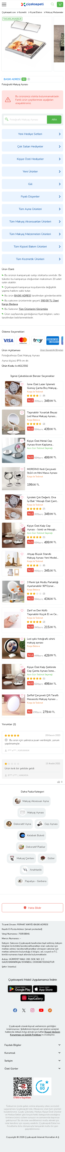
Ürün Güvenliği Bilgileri (51, 350)
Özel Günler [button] (11, 1068)
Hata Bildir (34, 908)
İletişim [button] (9, 1060)
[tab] (32, 1045)
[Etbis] (23, 1088)
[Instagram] (32, 1010)
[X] (23, 1010)
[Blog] (49, 1010)
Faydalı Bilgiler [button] (13, 1045)
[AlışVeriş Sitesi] (60, 4)
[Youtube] (41, 1010)
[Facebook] (15, 1010)
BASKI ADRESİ (12, 79)
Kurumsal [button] (10, 1053)
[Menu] (4, 4)
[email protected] (33, 929)
